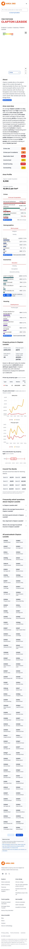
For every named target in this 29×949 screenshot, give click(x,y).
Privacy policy (5, 933)
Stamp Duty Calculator (7, 910)
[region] (14, 53)
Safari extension (19, 904)
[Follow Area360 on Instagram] (6, 873)
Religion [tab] (14, 231)
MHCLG (9, 846)
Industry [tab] (14, 266)
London (9, 27)
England (3, 27)
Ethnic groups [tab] (14, 228)
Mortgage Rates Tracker (5, 907)
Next (19, 835)
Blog (2, 918)
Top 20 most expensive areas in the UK (21, 885)
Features (3, 887)
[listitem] (8, 541)
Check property (5, 884)
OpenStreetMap (6, 847)
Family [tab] (14, 234)
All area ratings (19, 882)
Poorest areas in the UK (20, 889)
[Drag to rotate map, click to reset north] (26, 73)
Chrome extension (20, 902)
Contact (3, 923)
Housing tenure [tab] (14, 304)
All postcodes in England (5, 890)
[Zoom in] (26, 68)
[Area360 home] (8, 4)
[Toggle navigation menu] (26, 3)
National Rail (15, 847)
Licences (23, 933)
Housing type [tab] (14, 307)
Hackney (16, 27)
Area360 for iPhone (20, 907)
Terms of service (14, 933)
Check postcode (5, 882)
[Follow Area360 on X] (9, 873)
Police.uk (13, 844)
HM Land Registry (6, 844)
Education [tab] (14, 263)
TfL (11, 847)
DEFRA (22, 846)
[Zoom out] (26, 71)
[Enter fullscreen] (26, 33)
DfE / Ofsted (18, 844)
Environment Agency (16, 846)
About (2, 920)
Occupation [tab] (14, 269)
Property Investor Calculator (6, 902)
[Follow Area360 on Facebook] (2, 873)
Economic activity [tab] (14, 272)
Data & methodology (6, 925)
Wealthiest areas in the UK (21, 893)
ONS (22, 844)
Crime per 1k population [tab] (14, 197)
